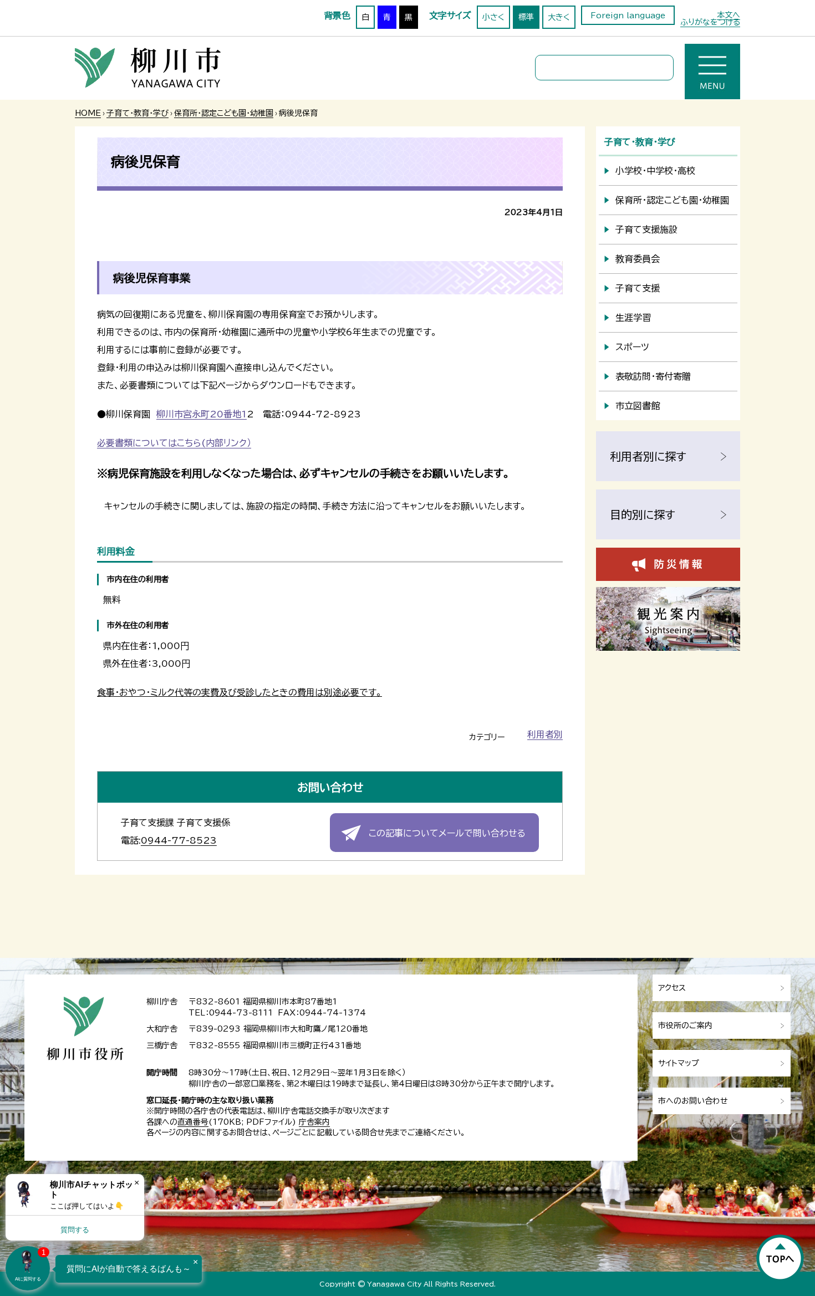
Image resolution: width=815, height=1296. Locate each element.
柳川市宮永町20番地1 (201, 414)
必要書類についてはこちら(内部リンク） (174, 442)
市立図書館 (637, 405)
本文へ (728, 15)
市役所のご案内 (685, 1025)
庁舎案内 (314, 1122)
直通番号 (192, 1122)
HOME (88, 113)
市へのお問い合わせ (693, 1101)
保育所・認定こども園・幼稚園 (223, 113)
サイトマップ (678, 1063)
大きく (559, 17)
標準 (526, 17)
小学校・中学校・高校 (655, 170)
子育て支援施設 (646, 229)
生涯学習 (633, 317)
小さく (493, 17)
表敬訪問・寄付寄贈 (653, 376)
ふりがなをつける (710, 22)
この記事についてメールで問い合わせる (447, 833)
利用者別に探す (648, 456)
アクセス (672, 988)
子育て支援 (637, 288)
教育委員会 (637, 258)
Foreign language (627, 15)
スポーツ (632, 347)
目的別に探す (642, 514)
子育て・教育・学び (137, 113)
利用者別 (545, 734)
